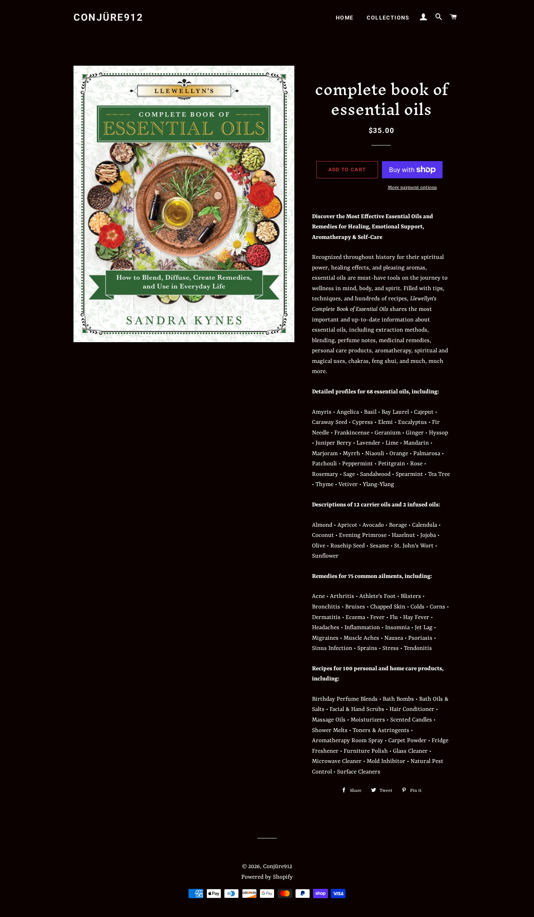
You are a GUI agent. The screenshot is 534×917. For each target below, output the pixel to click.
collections (388, 17)
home (345, 17)
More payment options (412, 187)
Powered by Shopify (267, 877)
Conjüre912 (108, 17)
